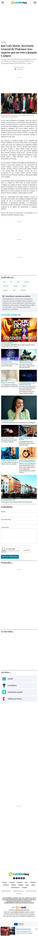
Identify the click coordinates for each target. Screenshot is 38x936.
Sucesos (11, 882)
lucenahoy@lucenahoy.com (27, 916)
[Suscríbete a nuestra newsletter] (19, 303)
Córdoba (20, 885)
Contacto (19, 893)
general (27, 282)
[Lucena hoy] (19, 876)
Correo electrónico (6, 519)
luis (11, 282)
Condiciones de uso (18, 891)
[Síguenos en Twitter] (17, 878)
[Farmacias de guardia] (19, 692)
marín (14, 290)
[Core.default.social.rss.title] (24, 878)
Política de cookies (31, 891)
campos (5, 290)
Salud (27, 885)
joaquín (16, 286)
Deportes (6, 885)
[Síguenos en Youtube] (21, 878)
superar (25, 286)
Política (3, 42)
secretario (5, 286)
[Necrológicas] (19, 685)
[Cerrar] (36, 929)
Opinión (13, 885)
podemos (23, 290)
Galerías (24, 887)
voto (18, 282)
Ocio (26, 882)
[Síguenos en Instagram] (19, 878)
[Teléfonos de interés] (19, 699)
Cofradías (33, 882)
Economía (20, 882)
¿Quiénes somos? (6, 891)
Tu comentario (5, 527)
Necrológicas (15, 887)
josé (4, 282)
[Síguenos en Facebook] (14, 878)
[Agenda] (19, 679)
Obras (33, 885)
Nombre (3, 511)
